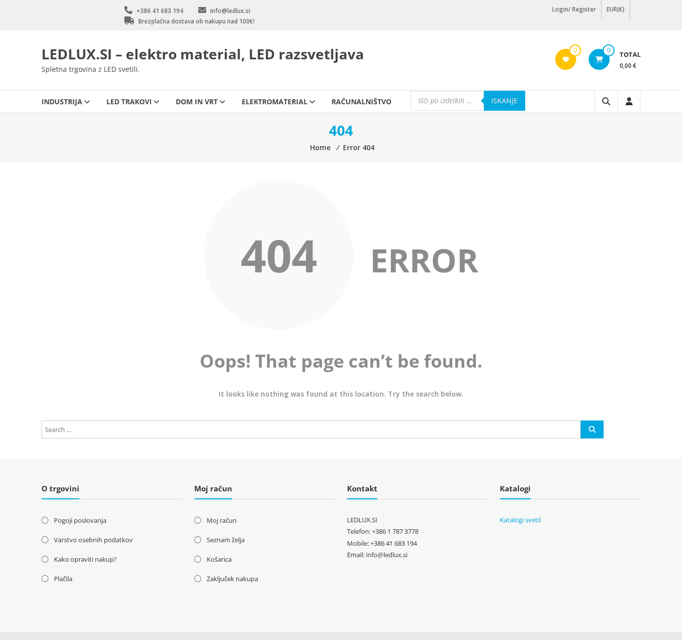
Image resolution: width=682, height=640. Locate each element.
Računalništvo (361, 101)
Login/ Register (574, 14)
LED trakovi (129, 101)
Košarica (219, 559)
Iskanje (504, 100)
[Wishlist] (566, 59)
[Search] (592, 429)
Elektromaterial (275, 101)
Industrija (61, 101)
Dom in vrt (197, 101)
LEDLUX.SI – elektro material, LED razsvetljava (202, 53)
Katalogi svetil (520, 519)
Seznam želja (226, 539)
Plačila (63, 578)
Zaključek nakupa (232, 578)
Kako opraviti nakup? (85, 559)
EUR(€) (616, 14)
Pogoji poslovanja (80, 520)
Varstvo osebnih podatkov (93, 539)
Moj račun (222, 520)
